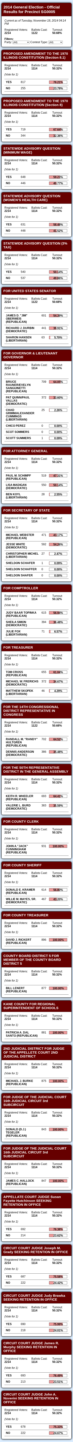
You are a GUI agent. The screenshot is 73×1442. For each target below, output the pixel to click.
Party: (8, 42)
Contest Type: (39, 42)
